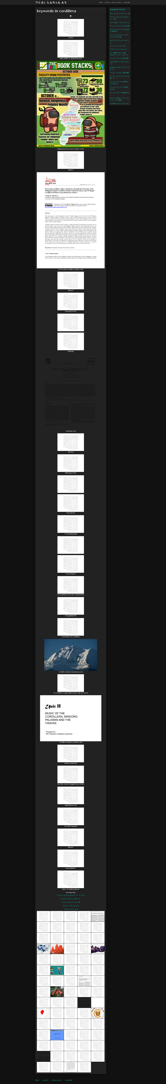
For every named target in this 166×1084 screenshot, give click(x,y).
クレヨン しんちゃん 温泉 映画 (119, 73)
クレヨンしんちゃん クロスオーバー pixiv (119, 18)
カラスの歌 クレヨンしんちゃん (119, 22)
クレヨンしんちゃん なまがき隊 (119, 26)
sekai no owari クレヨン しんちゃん (120, 68)
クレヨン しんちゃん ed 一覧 (71, 902)
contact (107, 2)
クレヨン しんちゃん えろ (51, 2)
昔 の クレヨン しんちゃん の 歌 (120, 13)
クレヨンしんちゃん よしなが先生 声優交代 (119, 30)
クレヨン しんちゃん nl (71, 909)
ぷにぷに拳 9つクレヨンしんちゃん (119, 63)
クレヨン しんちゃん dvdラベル (71, 899)
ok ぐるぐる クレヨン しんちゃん (119, 41)
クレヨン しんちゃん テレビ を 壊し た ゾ (119, 77)
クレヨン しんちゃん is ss (70, 906)
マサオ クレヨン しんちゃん (118, 49)
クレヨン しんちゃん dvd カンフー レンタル (70, 895)
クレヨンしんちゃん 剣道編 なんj (120, 94)
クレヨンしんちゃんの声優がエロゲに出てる (119, 83)
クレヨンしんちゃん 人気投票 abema (119, 88)
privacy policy (117, 2)
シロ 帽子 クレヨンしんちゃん (119, 103)
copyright (126, 2)
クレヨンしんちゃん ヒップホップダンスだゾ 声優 (119, 36)
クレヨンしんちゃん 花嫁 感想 (119, 58)
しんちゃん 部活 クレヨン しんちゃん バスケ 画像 (119, 99)
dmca (101, 2)
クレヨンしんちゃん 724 (117, 46)
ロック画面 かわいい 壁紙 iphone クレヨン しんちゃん (119, 54)
